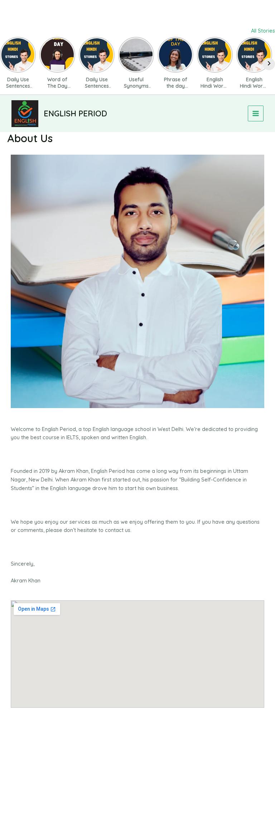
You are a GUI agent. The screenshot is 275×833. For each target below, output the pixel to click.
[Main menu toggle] (256, 113)
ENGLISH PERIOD (75, 113)
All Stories (263, 30)
